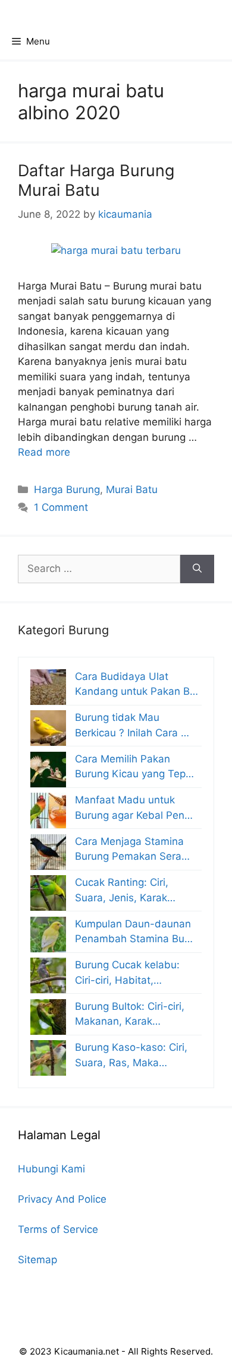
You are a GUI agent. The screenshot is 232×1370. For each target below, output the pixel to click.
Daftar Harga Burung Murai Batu (96, 180)
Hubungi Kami (51, 1169)
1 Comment (61, 507)
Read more (44, 452)
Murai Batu (132, 489)
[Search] (197, 569)
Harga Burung (67, 489)
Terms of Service (58, 1229)
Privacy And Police (62, 1199)
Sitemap (37, 1260)
